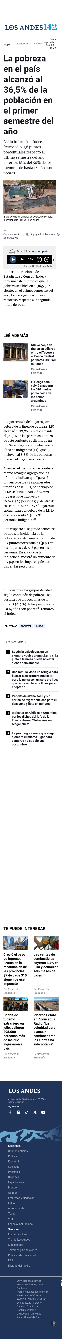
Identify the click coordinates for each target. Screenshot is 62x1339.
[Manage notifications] (54, 1323)
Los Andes (6, 43)
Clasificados (15, 1244)
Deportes (13, 1177)
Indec (39, 626)
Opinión (13, 1192)
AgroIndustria (16, 1208)
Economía (22, 43)
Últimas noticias (18, 1151)
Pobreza (25, 626)
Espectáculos (16, 1182)
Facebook (10, 1112)
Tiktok (27, 1112)
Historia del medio (19, 1265)
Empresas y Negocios (21, 1198)
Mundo (12, 1187)
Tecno (12, 1213)
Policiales (14, 1172)
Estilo (11, 1203)
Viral (11, 1218)
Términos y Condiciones (22, 1250)
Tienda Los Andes (19, 1239)
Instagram (18, 1112)
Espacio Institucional (20, 1224)
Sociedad (13, 1166)
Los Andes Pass (18, 1234)
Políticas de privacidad (22, 1255)
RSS (10, 1260)
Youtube (43, 1112)
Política (12, 1156)
